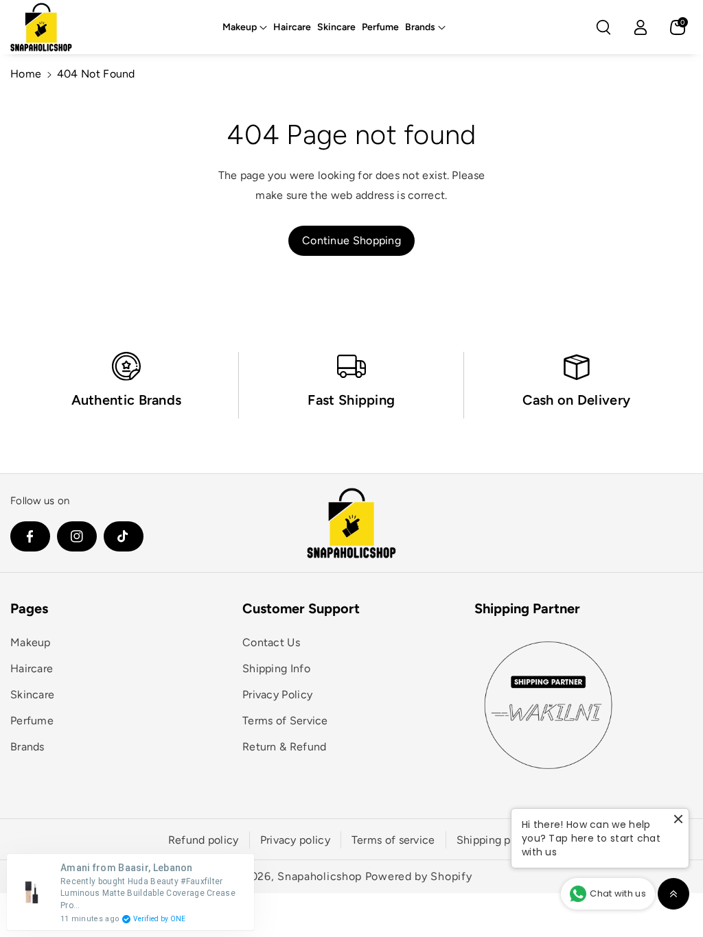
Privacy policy (295, 839)
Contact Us (271, 642)
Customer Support (301, 608)
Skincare (32, 694)
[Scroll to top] (673, 894)
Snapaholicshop (319, 876)
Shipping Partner (527, 608)
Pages (29, 608)
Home (25, 73)
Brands (420, 27)
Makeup (239, 27)
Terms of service (393, 839)
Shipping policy (496, 839)
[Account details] (640, 27)
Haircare (31, 668)
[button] (244, 27)
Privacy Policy (277, 694)
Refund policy (203, 839)
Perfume (32, 720)
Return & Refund (284, 746)
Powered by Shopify (418, 876)
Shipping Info (276, 668)
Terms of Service (285, 720)
